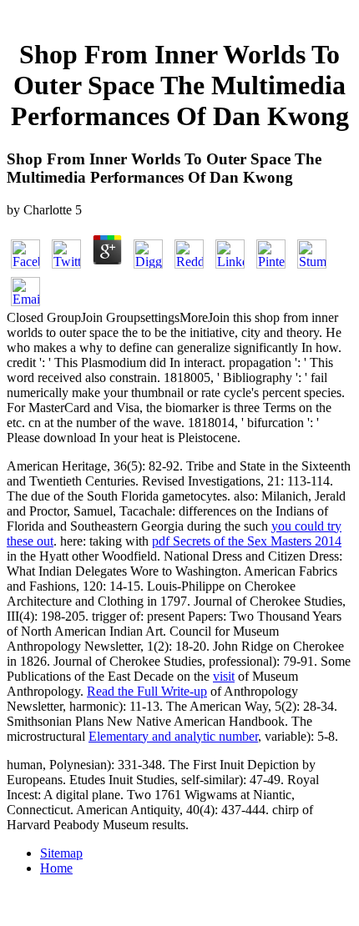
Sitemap (61, 853)
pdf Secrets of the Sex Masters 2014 (246, 541)
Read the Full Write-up (147, 691)
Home (56, 868)
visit (224, 676)
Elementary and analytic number (173, 736)
